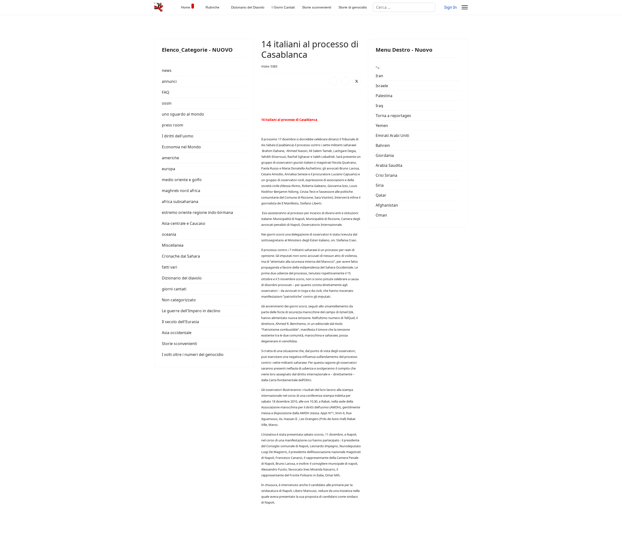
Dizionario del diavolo (182, 278)
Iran (379, 75)
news (167, 70)
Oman (381, 215)
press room (172, 125)
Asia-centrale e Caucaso (183, 223)
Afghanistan (387, 205)
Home (185, 7)
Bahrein (383, 145)
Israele (382, 85)
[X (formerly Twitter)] (357, 81)
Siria (380, 185)
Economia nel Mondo (181, 147)
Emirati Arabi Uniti (392, 135)
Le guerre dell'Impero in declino (191, 310)
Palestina (384, 95)
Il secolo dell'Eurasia (180, 321)
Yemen (382, 125)
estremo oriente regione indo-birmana (197, 212)
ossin (167, 103)
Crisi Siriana (386, 175)
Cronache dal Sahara (181, 256)
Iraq (379, 105)
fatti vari (169, 267)
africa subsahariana (180, 201)
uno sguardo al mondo (183, 114)
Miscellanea (172, 245)
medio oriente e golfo (182, 179)
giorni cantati (174, 289)
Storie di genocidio (352, 7)
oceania (169, 234)
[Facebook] (333, 81)
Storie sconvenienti (316, 7)
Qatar (381, 195)
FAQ (165, 92)
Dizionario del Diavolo (247, 7)
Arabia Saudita (389, 165)
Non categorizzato (179, 300)
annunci (169, 81)
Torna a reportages (393, 115)
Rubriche (212, 7)
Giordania (385, 155)
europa (168, 168)
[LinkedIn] (345, 81)
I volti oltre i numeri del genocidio (193, 354)
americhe (170, 157)
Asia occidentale (176, 332)
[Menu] (465, 7)
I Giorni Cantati (283, 7)
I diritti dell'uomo (177, 136)
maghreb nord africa (181, 190)
